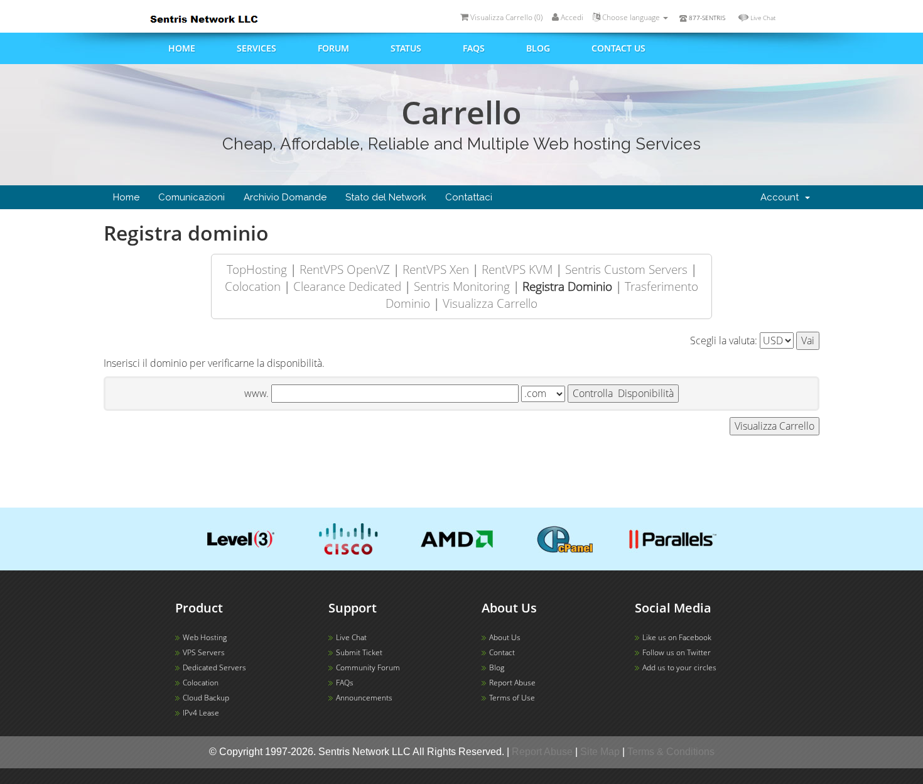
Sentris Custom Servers (626, 269)
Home (181, 48)
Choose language (631, 17)
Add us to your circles (679, 667)
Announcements (364, 697)
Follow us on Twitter (676, 652)
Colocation (253, 286)
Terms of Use (512, 697)
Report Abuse (512, 682)
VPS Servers (204, 652)
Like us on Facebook (676, 637)
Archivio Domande (285, 197)
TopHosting (257, 269)
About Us (505, 637)
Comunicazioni (191, 197)
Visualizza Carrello (490, 303)
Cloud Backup (206, 697)
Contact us (618, 48)
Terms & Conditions (671, 751)
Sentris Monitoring (462, 286)
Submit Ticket (359, 652)
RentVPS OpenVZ (345, 269)
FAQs (474, 48)
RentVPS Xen (435, 269)
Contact (502, 652)
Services (256, 48)
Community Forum (368, 667)
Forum (333, 48)
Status (406, 48)
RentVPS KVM (517, 269)
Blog (538, 48)
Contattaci (468, 197)
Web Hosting (205, 637)
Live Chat (762, 17)
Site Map (600, 751)
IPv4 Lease (201, 712)
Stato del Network (385, 197)
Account (782, 197)
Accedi (571, 17)
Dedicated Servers (214, 667)
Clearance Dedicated (347, 286)
